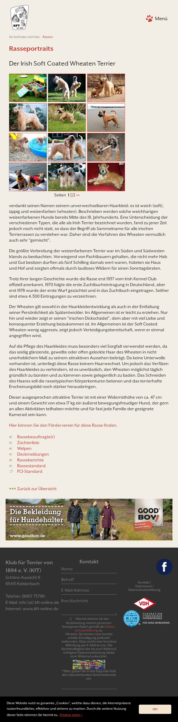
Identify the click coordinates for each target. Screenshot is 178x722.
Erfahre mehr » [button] (71, 715)
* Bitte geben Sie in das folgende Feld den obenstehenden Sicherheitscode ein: (89, 674)
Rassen (48, 37)
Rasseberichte (30, 459)
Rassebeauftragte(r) (36, 436)
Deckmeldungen (33, 454)
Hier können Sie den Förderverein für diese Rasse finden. (63, 425)
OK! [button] (155, 709)
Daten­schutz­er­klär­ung (95, 628)
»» (78, 194)
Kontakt (143, 582)
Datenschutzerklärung (144, 590)
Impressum (143, 586)
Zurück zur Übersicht (37, 488)
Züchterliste (28, 442)
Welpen (24, 448)
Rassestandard (31, 465)
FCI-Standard (29, 471)
